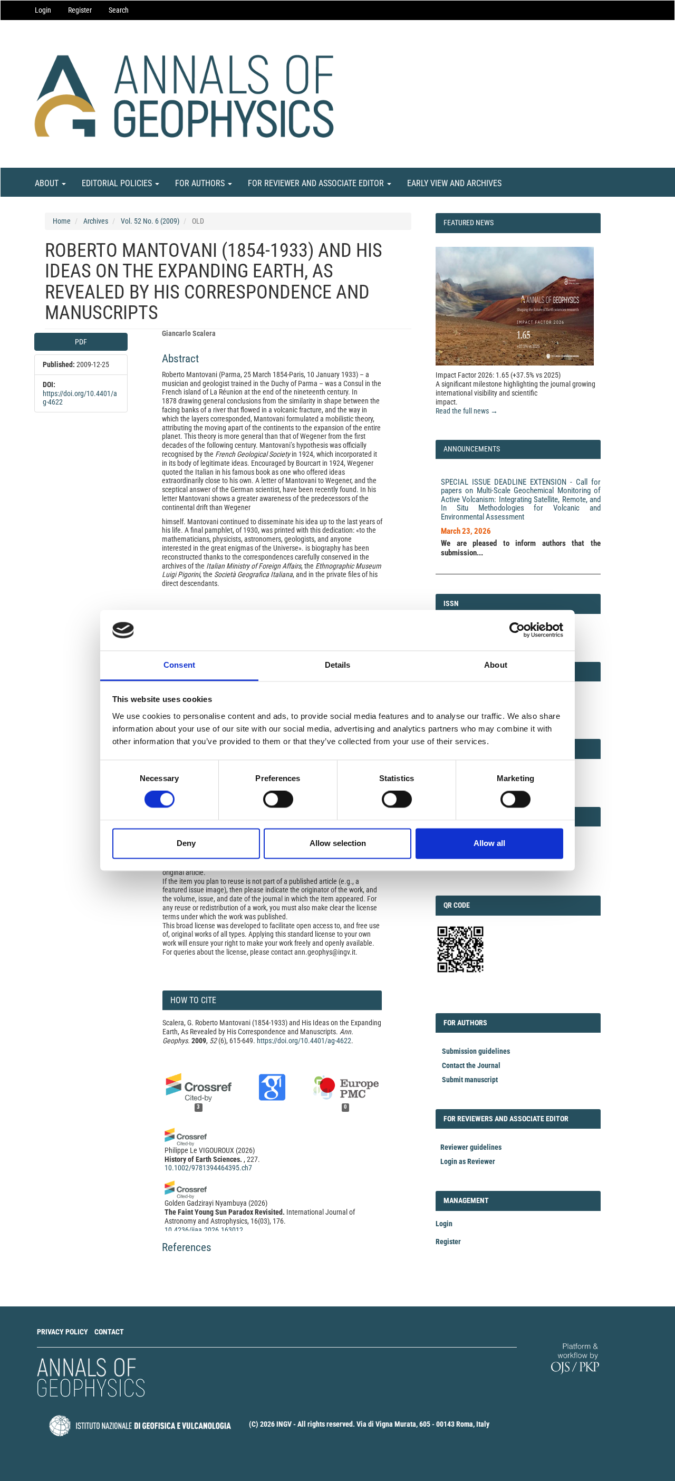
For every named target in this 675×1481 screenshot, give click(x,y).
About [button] (48, 183)
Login (43, 10)
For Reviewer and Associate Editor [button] (317, 183)
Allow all (489, 843)
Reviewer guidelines (471, 1147)
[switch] (278, 799)
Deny (186, 843)
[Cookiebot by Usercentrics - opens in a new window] (517, 630)
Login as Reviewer (467, 1161)
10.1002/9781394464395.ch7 (208, 1167)
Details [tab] (338, 664)
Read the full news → (467, 411)
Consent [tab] (179, 664)
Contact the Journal (471, 1065)
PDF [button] (81, 342)
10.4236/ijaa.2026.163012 (204, 1230)
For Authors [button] (201, 183)
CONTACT (109, 1332)
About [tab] (495, 664)
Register (80, 10)
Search (119, 10)
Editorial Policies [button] (118, 183)
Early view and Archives (454, 183)
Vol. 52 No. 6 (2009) (150, 221)
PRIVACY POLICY (62, 1332)
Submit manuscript (470, 1079)
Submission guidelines (476, 1051)
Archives (95, 221)
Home (62, 221)
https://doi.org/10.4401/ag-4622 (304, 1040)
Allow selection (338, 843)
